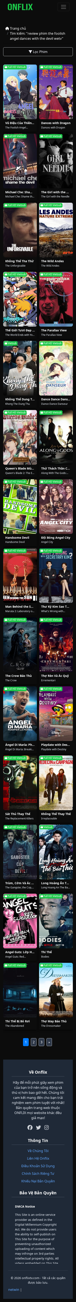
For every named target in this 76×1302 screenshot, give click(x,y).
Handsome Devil (17, 538)
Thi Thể (46, 952)
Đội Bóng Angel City (55, 538)
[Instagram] (46, 1127)
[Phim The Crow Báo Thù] (20, 644)
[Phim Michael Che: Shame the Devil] (20, 161)
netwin (13, 1289)
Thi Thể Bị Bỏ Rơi (17, 1021)
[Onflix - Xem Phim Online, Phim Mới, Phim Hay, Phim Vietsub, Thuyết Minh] (20, 7)
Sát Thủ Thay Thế (17, 814)
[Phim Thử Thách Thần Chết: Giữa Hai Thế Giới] (56, 437)
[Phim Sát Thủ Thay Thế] (20, 783)
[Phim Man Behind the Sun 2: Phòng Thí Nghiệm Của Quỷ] (20, 575)
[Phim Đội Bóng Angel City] (56, 506)
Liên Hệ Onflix (38, 1158)
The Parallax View (54, 330)
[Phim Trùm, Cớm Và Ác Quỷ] (20, 852)
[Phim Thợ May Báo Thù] (56, 990)
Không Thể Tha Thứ (19, 261)
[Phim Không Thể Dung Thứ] (20, 368)
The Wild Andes (52, 261)
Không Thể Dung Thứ (20, 399)
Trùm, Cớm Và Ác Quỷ (21, 883)
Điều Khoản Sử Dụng (38, 1166)
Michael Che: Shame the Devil (26, 192)
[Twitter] (38, 1127)
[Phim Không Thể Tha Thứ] (20, 230)
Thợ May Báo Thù (53, 1021)
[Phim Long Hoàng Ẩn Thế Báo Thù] (56, 852)
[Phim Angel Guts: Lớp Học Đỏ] (20, 921)
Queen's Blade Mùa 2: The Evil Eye (29, 468)
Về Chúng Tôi (38, 1151)
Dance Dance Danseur (57, 399)
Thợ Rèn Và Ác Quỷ (55, 676)
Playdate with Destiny (57, 745)
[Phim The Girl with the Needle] (56, 161)
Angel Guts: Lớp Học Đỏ (22, 952)
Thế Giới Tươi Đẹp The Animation (29, 330)
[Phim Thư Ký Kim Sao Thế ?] (56, 575)
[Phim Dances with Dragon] (56, 92)
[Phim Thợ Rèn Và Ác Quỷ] (56, 644)
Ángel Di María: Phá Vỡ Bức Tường (30, 745)
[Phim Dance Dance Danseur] (56, 368)
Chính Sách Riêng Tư (38, 1173)
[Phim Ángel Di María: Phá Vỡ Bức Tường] (20, 713)
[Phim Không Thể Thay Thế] (56, 783)
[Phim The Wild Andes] (56, 230)
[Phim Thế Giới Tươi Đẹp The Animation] (20, 299)
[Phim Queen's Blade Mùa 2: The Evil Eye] (20, 437)
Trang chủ (17, 28)
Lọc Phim (40, 51)
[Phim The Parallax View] (56, 299)
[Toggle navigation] (63, 7)
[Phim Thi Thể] (56, 921)
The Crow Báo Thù (18, 676)
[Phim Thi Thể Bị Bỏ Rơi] (20, 990)
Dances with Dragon (56, 123)
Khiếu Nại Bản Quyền (38, 1181)
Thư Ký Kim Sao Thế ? (57, 607)
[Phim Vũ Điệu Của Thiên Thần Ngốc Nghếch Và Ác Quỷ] (20, 92)
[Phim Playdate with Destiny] (56, 713)
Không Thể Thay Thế (56, 814)
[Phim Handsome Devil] (20, 506)
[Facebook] (30, 1127)
